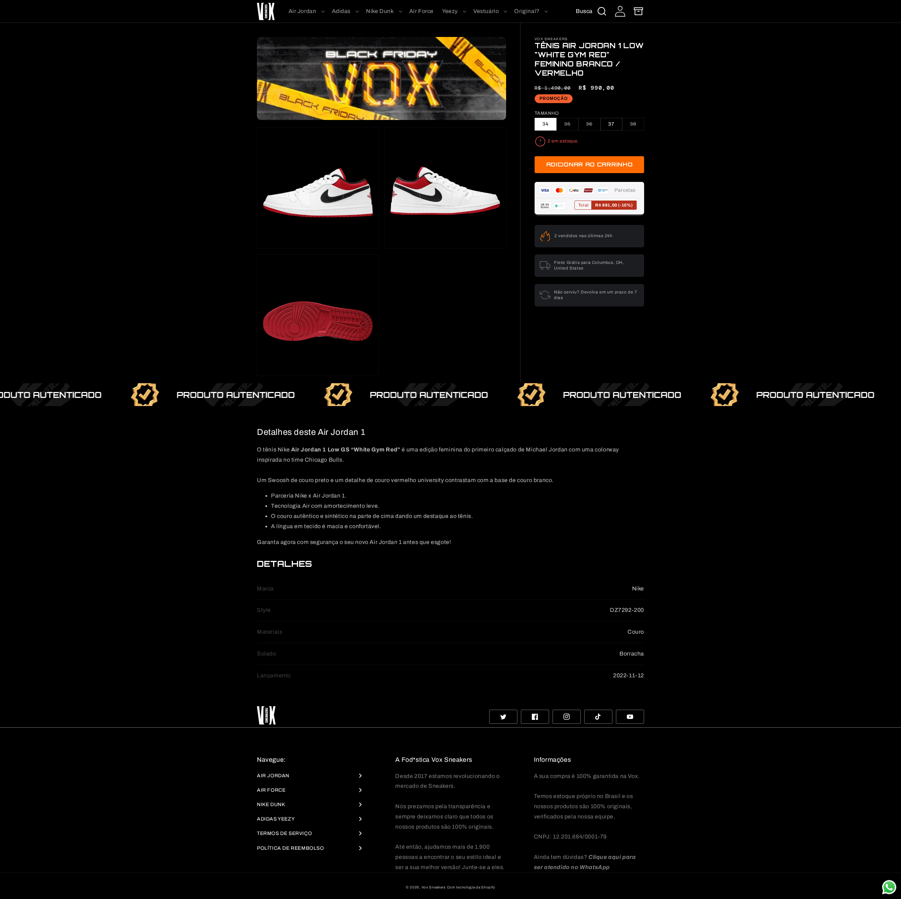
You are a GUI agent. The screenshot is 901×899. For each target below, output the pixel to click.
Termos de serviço (284, 833)
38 (637, 126)
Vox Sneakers (434, 887)
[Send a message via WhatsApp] (889, 887)
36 (593, 126)
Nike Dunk (271, 804)
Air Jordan (273, 775)
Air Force (271, 790)
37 (611, 124)
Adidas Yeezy (276, 819)
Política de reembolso (290, 848)
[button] (306, 11)
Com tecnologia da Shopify (471, 887)
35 (571, 126)
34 (545, 124)
